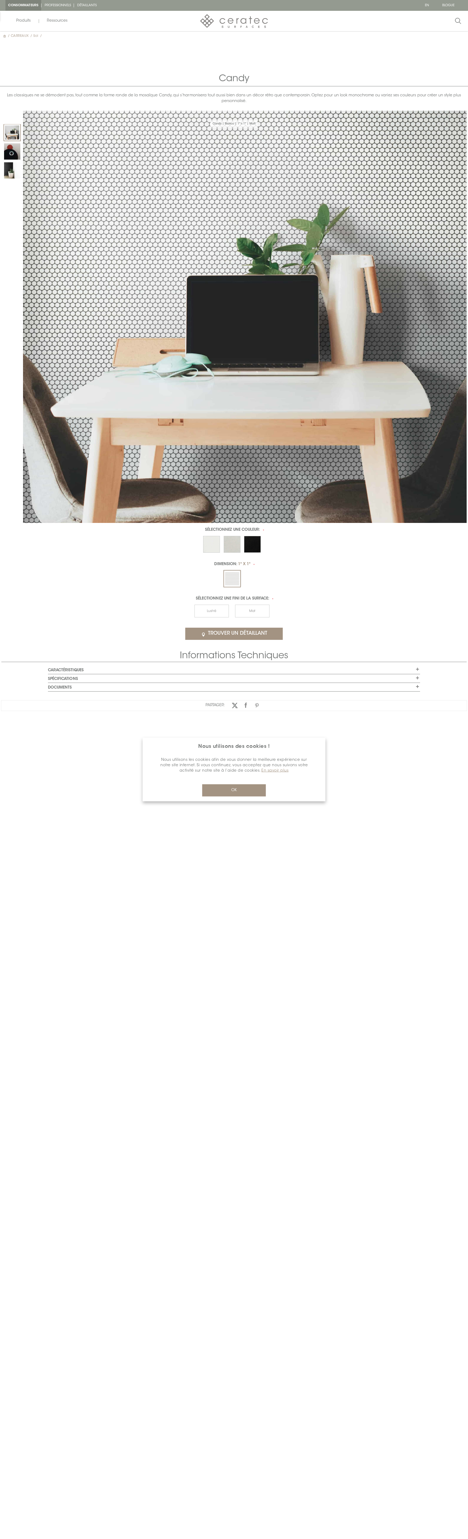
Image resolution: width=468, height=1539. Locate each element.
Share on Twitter (235, 705)
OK (234, 790)
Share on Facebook (246, 705)
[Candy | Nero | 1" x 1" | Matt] (12, 170)
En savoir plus (274, 771)
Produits (23, 21)
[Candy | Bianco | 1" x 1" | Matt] (12, 133)
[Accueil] (5, 36)
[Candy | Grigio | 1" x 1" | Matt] (12, 151)
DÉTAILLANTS (87, 5)
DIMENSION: (232, 564)
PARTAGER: (215, 705)
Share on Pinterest (257, 705)
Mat (252, 611)
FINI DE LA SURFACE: (232, 599)
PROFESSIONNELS (58, 5)
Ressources (57, 21)
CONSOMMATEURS (23, 5)
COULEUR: (232, 530)
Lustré (211, 611)
